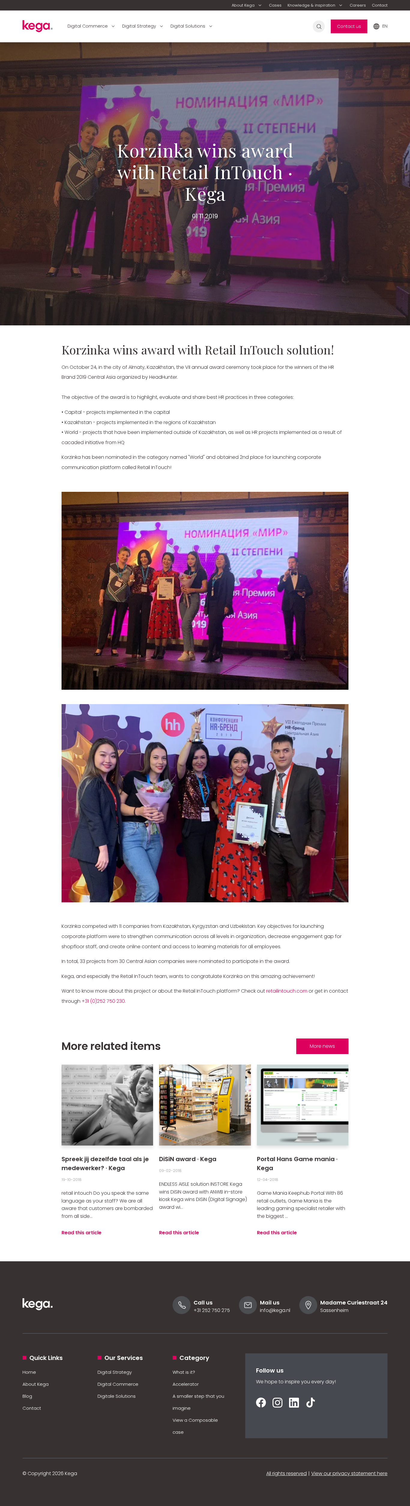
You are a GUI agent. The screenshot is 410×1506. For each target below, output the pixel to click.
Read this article (81, 1232)
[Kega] (38, 28)
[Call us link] (182, 1312)
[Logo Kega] (38, 1318)
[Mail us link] (248, 1312)
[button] (247, 5)
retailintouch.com (286, 991)
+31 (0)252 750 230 (103, 1001)
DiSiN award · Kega (187, 1159)
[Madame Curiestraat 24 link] (308, 1312)
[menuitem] (247, 5)
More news (322, 1046)
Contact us (349, 26)
